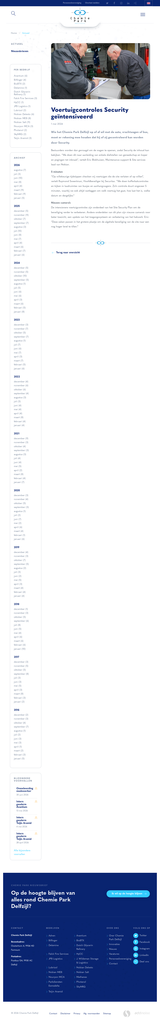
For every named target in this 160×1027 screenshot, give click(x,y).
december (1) (21, 609)
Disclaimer (65, 1014)
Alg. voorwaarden (91, 1014)
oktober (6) (20, 390)
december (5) (21, 211)
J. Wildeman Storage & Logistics (87, 961)
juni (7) (17, 519)
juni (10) (18, 178)
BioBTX (19, 84)
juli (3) (17, 174)
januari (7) (19, 482)
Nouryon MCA (23, 126)
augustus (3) (20, 227)
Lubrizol (20, 110)
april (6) (18, 527)
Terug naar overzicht (68, 252)
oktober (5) (20, 333)
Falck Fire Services (25, 98)
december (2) (21, 715)
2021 (16, 433)
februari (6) (20, 645)
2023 (17, 320)
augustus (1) (20, 284)
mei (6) (17, 296)
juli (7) (17, 345)
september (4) (21, 393)
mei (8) (17, 182)
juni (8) (17, 235)
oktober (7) (20, 219)
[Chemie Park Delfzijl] (80, 14)
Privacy (77, 1014)
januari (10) (19, 649)
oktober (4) (20, 446)
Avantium (20, 76)
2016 (16, 710)
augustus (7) (20, 170)
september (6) (21, 621)
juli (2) (17, 515)
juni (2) (17, 576)
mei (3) (17, 743)
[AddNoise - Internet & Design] (142, 1016)
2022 (17, 377)
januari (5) (19, 198)
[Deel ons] (135, 3)
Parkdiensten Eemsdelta (55, 984)
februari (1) (19, 535)
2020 (17, 490)
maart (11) (19, 190)
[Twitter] (107, 3)
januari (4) (19, 425)
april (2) (18, 470)
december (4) (21, 382)
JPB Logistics (22, 106)
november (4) (21, 499)
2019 (16, 547)
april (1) (18, 747)
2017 (16, 657)
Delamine (20, 88)
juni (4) (17, 406)
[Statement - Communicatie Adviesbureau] (127, 1013)
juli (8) (17, 625)
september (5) (21, 280)
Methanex (81, 977)
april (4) (18, 186)
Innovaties (114, 944)
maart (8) (18, 417)
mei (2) (17, 523)
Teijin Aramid (23, 138)
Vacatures (114, 954)
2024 (17, 263)
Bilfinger (20, 80)
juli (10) (18, 231)
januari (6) (19, 255)
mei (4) (17, 409)
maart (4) (18, 531)
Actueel (25, 33)
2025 (17, 206)
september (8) (21, 674)
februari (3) (20, 698)
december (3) (21, 325)
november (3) (21, 442)
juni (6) (17, 292)
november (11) (21, 215)
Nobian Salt (22, 122)
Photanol (20, 130)
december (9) (21, 438)
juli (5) (17, 288)
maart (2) (18, 751)
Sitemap (107, 1014)
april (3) (18, 300)
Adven (52, 936)
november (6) (21, 386)
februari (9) (20, 194)
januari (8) (19, 312)
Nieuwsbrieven (19, 51)
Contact (113, 963)
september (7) (21, 223)
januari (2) (19, 702)
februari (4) (20, 421)
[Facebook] (114, 3)
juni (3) (17, 682)
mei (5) (17, 466)
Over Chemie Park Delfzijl (116, 938)
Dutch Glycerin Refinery (22, 93)
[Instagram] (121, 3)
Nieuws (113, 949)
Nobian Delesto (24, 114)
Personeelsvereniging (120, 959)
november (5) (21, 272)
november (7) (21, 329)
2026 (17, 165)
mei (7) (17, 239)
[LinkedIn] (128, 3)
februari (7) (19, 251)
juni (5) (17, 629)
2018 (16, 604)
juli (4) (17, 458)
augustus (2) (20, 568)
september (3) (21, 450)
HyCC (19, 102)
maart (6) (18, 247)
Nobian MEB (22, 118)
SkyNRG (20, 134)
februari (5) (20, 308)
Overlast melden (92, 3)
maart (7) (18, 361)
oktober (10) (20, 276)
